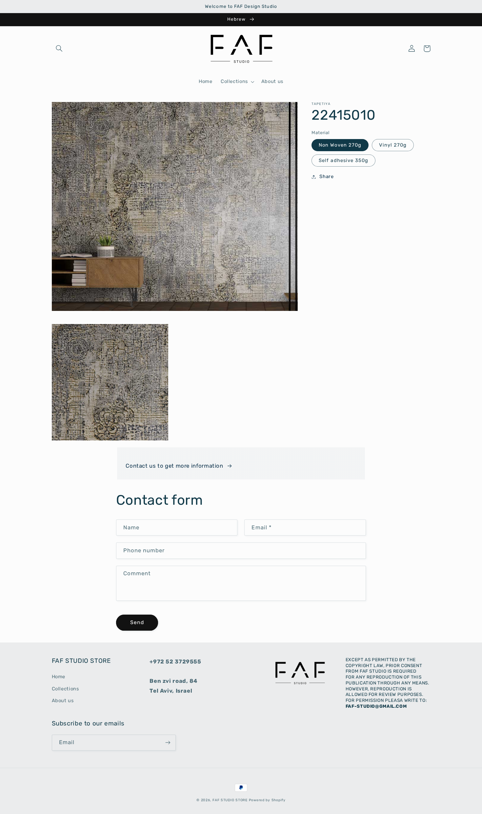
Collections (65, 689)
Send (137, 622)
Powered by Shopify (267, 800)
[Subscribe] (167, 743)
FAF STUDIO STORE (230, 800)
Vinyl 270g (393, 145)
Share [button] (326, 176)
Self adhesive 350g (343, 160)
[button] (59, 48)
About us (63, 700)
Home (59, 677)
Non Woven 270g (340, 145)
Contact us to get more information (174, 465)
